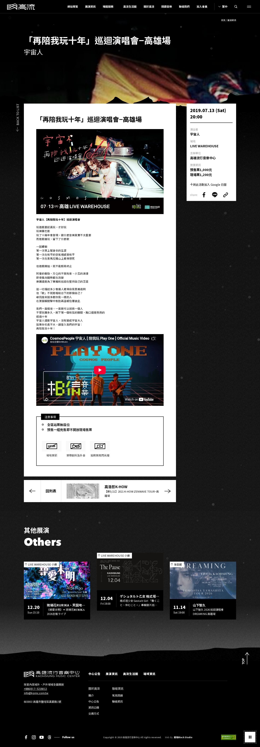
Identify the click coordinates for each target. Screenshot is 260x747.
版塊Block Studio (183, 737)
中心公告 (94, 674)
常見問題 (117, 695)
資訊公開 (93, 707)
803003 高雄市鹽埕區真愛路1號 (42, 701)
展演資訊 (90, 6)
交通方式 (93, 713)
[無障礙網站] (228, 737)
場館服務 (108, 6)
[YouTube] (41, 737)
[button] (250, 737)
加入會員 (202, 6)
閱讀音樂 (166, 6)
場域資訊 (149, 674)
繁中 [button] (224, 6)
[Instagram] (34, 737)
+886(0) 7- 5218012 (35, 689)
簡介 (91, 695)
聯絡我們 (184, 6)
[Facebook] (26, 737)
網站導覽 (72, 6)
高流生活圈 (130, 6)
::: (63, 6)
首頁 (223, 20)
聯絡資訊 (117, 701)
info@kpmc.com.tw (36, 693)
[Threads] (49, 737)
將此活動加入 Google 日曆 (210, 184)
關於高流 (149, 6)
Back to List (17, 114)
